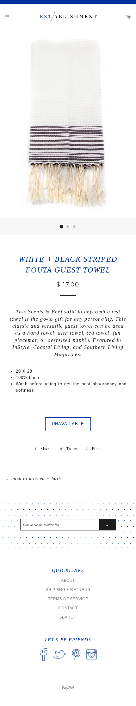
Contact (67, 608)
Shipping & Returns (68, 589)
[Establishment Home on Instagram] (91, 661)
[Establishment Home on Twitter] (59, 661)
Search (68, 617)
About (68, 580)
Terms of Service (68, 599)
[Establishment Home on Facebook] (44, 661)
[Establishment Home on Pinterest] (76, 661)
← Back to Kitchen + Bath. (34, 478)
